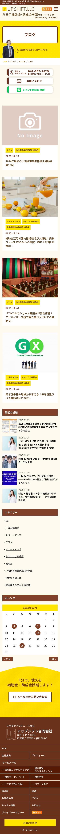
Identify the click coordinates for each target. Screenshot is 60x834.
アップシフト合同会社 (18, 9)
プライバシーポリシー (13, 812)
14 (37, 633)
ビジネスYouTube (13, 784)
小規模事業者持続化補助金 (27, 150)
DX (7, 520)
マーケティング (13, 549)
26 (22, 645)
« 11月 (7, 659)
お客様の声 (7, 798)
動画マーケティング (14, 776)
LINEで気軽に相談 (34, 89)
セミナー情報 (8, 805)
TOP (4, 748)
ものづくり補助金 (31, 221)
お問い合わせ (34, 81)
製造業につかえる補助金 (18, 584)
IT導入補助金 (12, 377)
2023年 (22, 61)
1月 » (53, 659)
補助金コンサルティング (16, 769)
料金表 (5, 791)
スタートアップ (13, 221)
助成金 (9, 563)
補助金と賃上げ (13, 577)
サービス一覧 (9, 762)
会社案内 (6, 755)
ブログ (9, 150)
